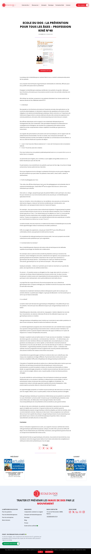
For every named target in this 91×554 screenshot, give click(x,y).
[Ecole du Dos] (8, 5)
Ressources (35, 5)
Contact (68, 5)
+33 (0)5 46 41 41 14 (52, 516)
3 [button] (47, 65)
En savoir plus (49, 551)
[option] (45, 52)
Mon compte (81, 5)
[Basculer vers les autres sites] (15, 5)
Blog (25, 520)
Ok (40, 551)
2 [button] (45, 65)
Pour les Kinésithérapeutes (9, 514)
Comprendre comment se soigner (33, 512)
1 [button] (44, 65)
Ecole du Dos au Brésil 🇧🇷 (31, 525)
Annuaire (43, 5)
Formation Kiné (60, 5)
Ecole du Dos (25, 5)
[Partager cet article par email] (51, 448)
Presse (26, 523)
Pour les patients (7, 512)
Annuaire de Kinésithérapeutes (33, 514)
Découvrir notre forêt (10, 543)
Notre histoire (6, 520)
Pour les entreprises (7, 517)
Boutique (51, 5)
